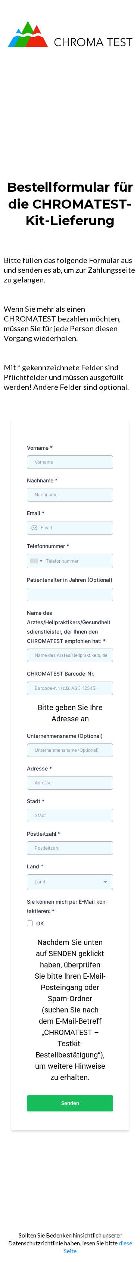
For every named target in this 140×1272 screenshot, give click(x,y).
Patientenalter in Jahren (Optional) (69, 580)
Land (35, 866)
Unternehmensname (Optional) (65, 736)
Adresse (39, 768)
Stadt (35, 801)
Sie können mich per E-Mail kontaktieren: (67, 906)
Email (35, 513)
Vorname (40, 448)
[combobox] (35, 561)
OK (40, 923)
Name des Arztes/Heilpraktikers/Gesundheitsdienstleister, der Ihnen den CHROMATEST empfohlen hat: (69, 627)
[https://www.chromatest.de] (70, 33)
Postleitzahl (43, 833)
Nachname (42, 480)
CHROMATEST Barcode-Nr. (60, 673)
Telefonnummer (48, 546)
